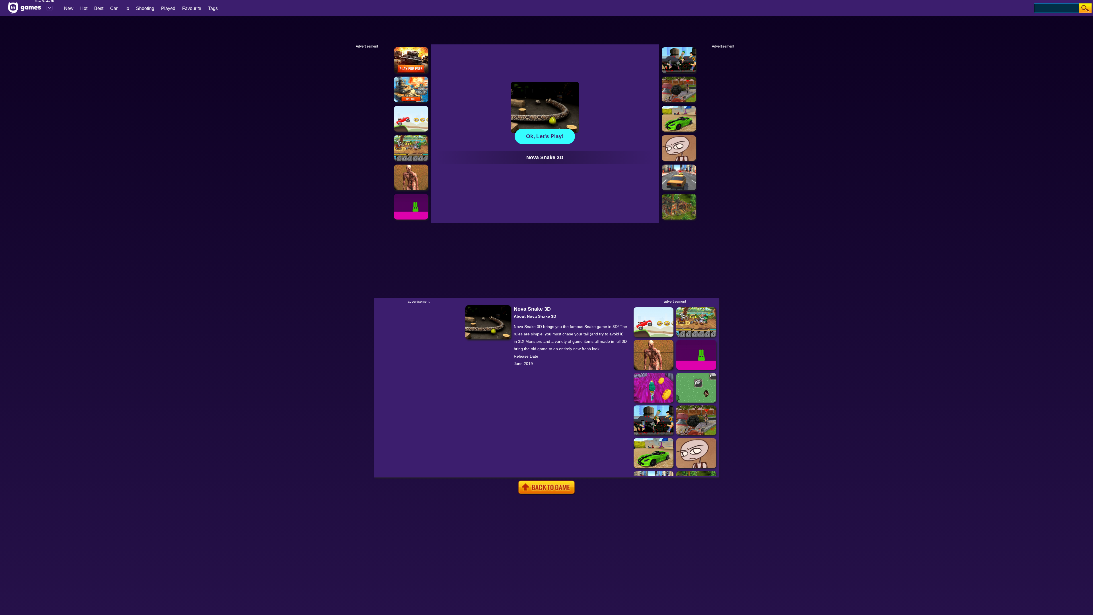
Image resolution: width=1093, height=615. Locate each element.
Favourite (191, 8)
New (68, 8)
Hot (83, 8)
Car (114, 8)
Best (98, 8)
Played (168, 8)
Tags (213, 8)
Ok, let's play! (545, 136)
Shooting (145, 8)
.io (126, 8)
